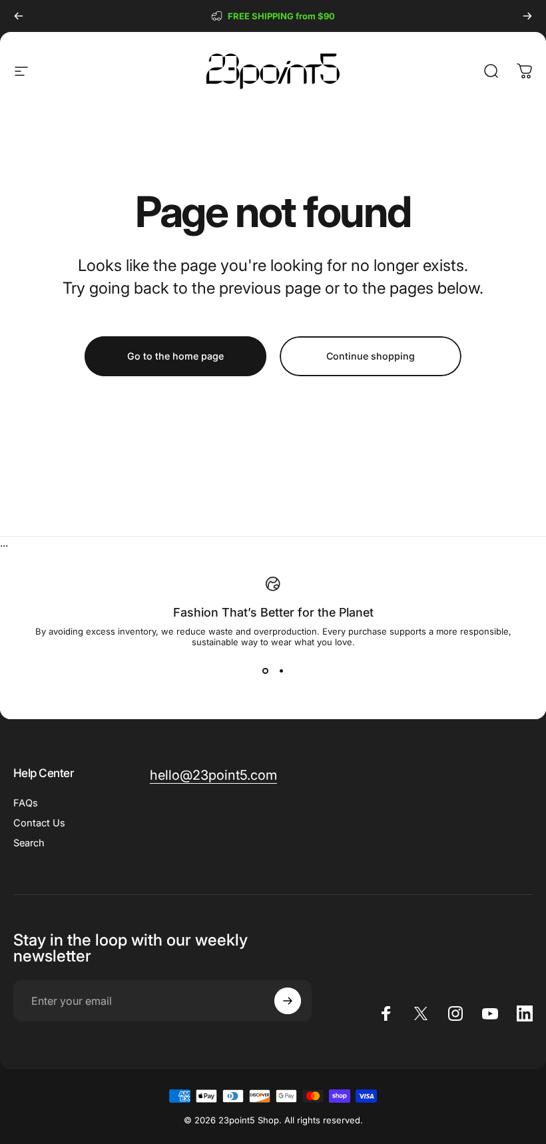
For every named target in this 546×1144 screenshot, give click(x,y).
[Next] (527, 16)
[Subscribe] (287, 1001)
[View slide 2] (281, 671)
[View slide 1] (265, 671)
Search (29, 843)
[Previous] (18, 16)
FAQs (25, 803)
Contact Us (39, 823)
